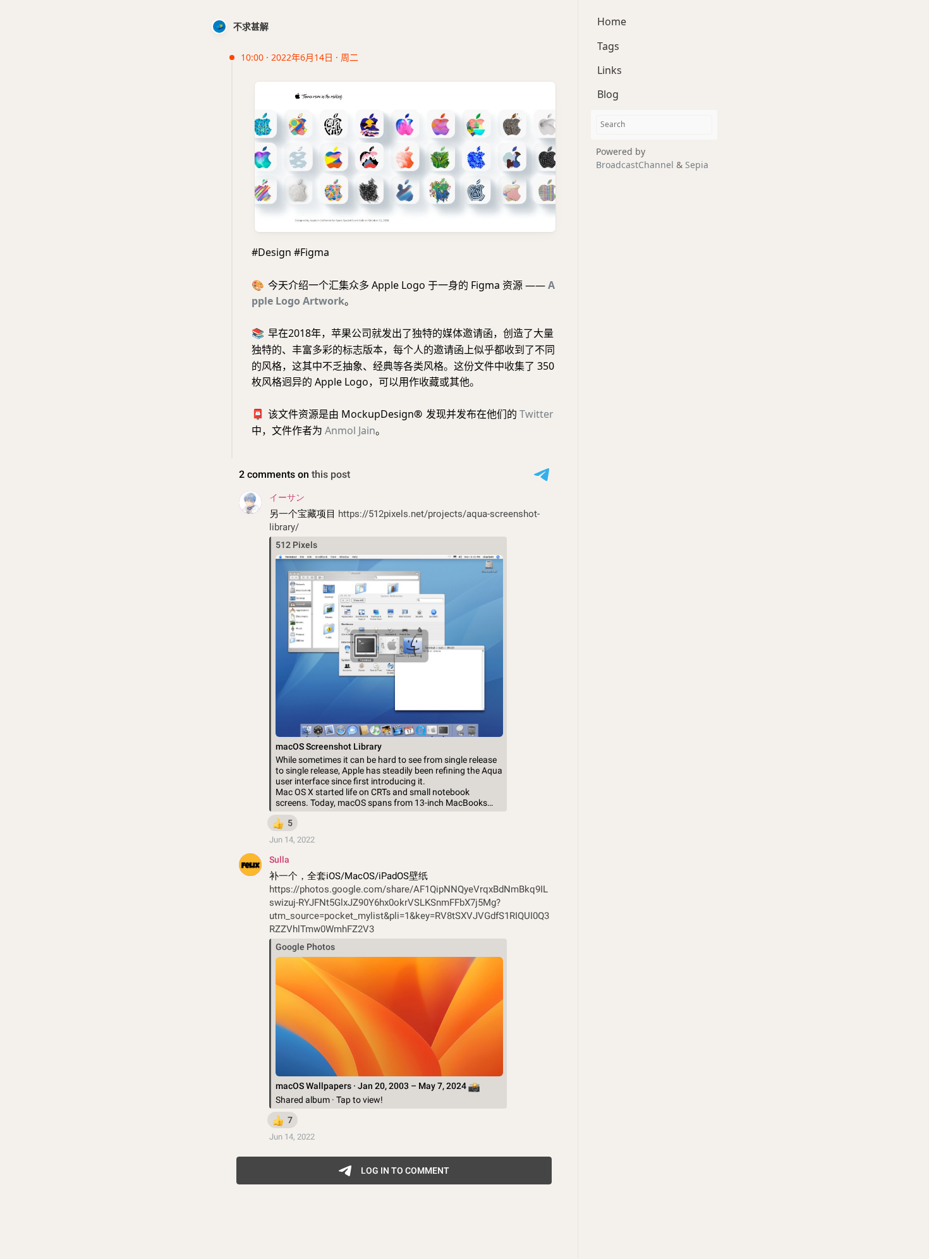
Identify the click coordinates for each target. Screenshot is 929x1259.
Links (609, 70)
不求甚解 (251, 26)
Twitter (536, 414)
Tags (608, 45)
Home (611, 21)
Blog (608, 94)
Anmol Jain (350, 430)
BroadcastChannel (636, 164)
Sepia (696, 164)
